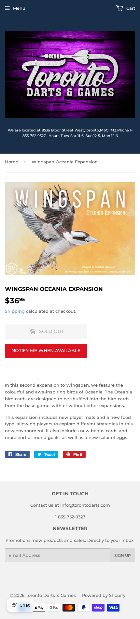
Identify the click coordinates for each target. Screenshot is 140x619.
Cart (130, 8)
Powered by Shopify (103, 595)
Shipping (15, 311)
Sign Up (122, 555)
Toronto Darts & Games (51, 595)
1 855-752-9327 (70, 516)
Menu (19, 8)
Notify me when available (45, 350)
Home (11, 161)
